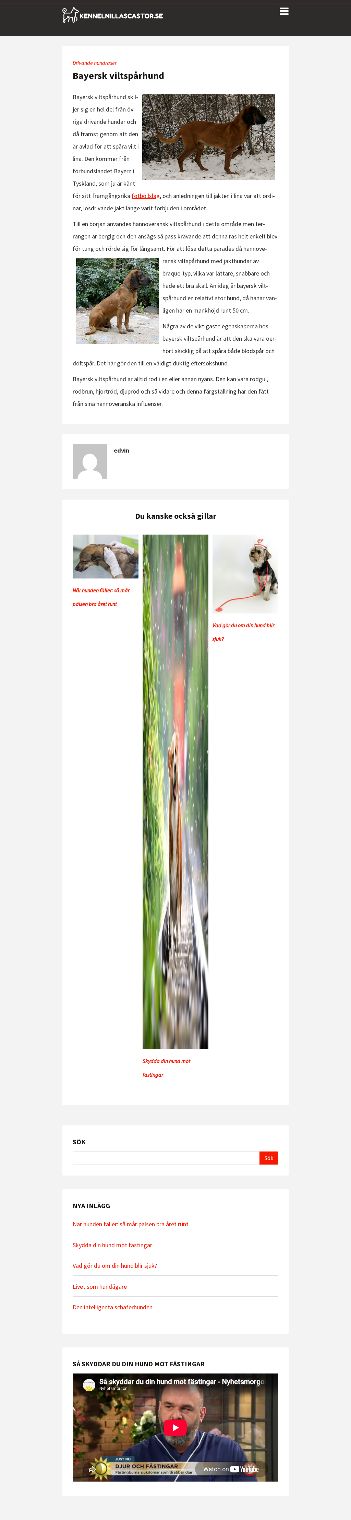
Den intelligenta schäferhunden (113, 1307)
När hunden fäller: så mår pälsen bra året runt (131, 1224)
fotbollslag (146, 196)
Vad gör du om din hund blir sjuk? (115, 1266)
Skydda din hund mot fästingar (112, 1245)
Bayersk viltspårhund (118, 75)
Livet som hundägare (100, 1286)
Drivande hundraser (95, 62)
